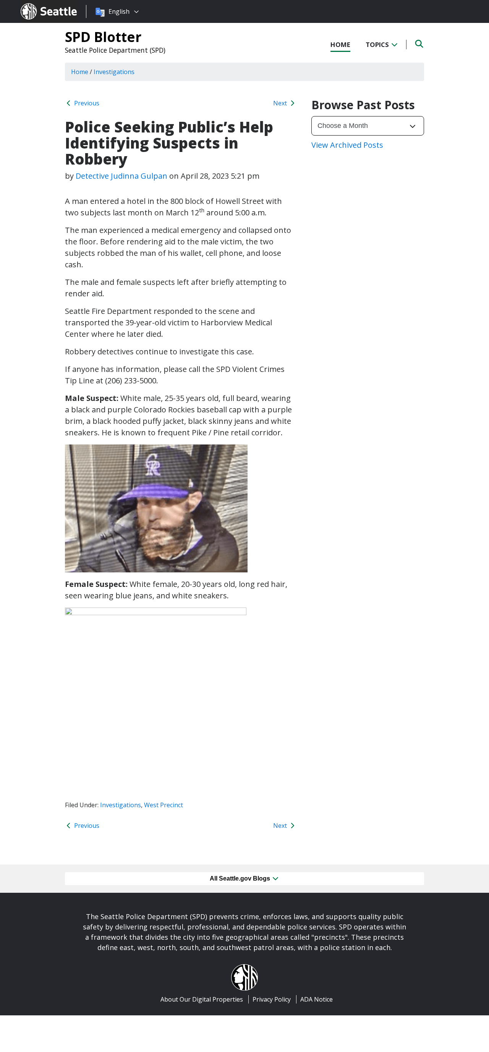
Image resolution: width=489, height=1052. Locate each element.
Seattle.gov (37, 4)
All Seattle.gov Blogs (241, 878)
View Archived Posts (347, 145)
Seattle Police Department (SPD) (115, 50)
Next (280, 103)
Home (340, 44)
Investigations (120, 805)
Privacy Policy (272, 999)
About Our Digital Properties (201, 999)
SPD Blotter (103, 36)
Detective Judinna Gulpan (121, 176)
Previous (86, 103)
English (119, 11)
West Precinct (163, 805)
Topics (378, 44)
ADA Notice (316, 999)
